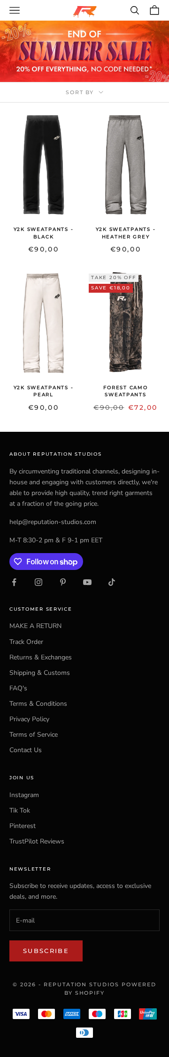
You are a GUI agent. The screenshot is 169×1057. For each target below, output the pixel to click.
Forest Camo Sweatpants (125, 391)
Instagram (24, 795)
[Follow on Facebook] (14, 582)
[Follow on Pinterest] (63, 582)
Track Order (26, 641)
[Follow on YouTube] (87, 582)
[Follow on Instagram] (38, 582)
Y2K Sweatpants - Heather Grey (126, 233)
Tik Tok (19, 810)
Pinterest (22, 825)
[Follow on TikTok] (111, 582)
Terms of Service (33, 734)
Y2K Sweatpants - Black (44, 233)
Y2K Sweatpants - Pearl (44, 391)
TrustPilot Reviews (36, 841)
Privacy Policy (29, 719)
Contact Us (25, 750)
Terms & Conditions (38, 703)
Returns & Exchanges (40, 657)
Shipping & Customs (39, 672)
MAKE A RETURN (35, 625)
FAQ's (18, 688)
